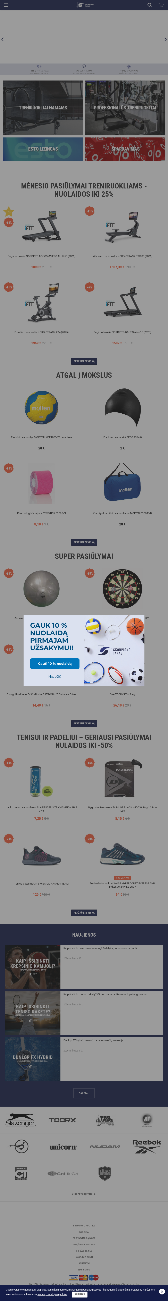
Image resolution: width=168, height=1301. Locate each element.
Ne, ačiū (54, 676)
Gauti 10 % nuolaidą (55, 664)
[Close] (139, 620)
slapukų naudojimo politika (52, 1294)
